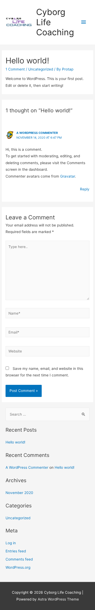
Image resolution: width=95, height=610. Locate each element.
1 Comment (15, 69)
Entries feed (16, 551)
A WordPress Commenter (37, 133)
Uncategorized (40, 69)
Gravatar (67, 176)
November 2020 (19, 493)
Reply (84, 189)
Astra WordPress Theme (58, 599)
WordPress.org (18, 567)
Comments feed (19, 559)
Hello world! (15, 442)
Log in (11, 543)
